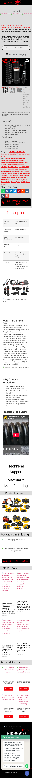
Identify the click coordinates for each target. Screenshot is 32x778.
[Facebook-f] (7, 733)
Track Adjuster (15, 182)
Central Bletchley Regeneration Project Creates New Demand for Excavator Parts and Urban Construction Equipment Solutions (8, 608)
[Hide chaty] (27, 773)
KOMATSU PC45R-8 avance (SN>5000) (13, 160)
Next (30, 18)
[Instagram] (24, 733)
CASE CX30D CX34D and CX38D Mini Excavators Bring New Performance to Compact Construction (8, 650)
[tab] (16, 213)
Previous (2, 18)
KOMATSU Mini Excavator (18, 158)
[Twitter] (20, 733)
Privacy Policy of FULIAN (10, 772)
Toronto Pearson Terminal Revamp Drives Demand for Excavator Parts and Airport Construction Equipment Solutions (23, 605)
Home (3, 26)
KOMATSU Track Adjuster (18, 177)
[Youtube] (16, 733)
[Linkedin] (12, 733)
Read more (8, 689)
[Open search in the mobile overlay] (16, 48)
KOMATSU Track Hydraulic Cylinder (11, 179)
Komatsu (7, 158)
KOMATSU (9, 26)
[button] (8, 2)
